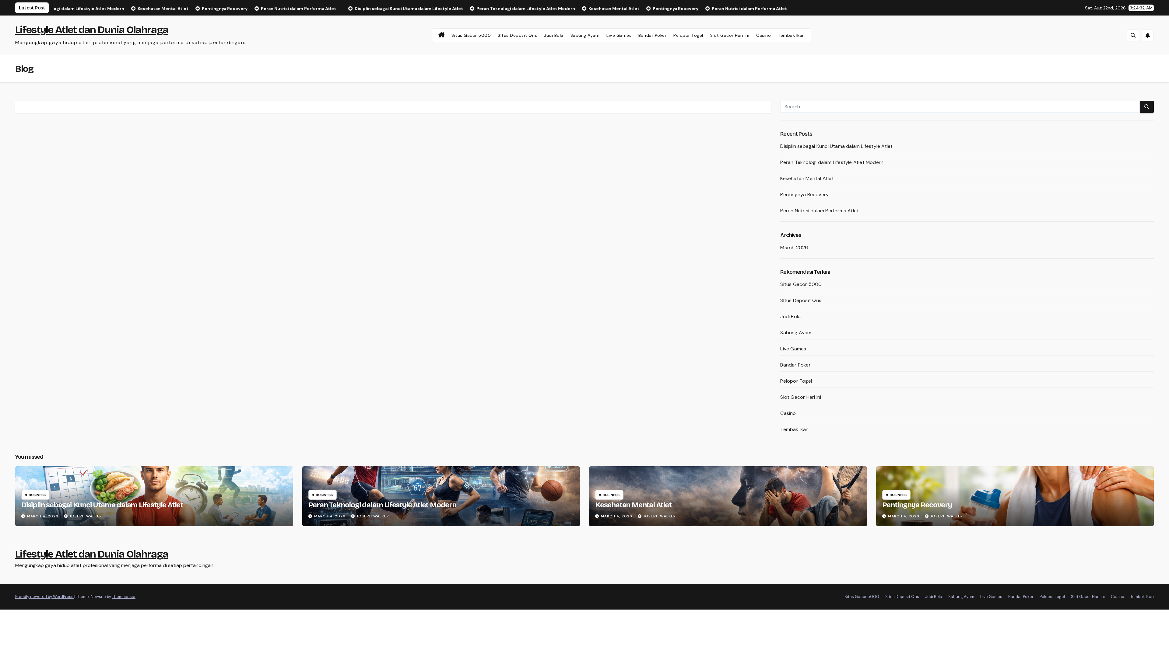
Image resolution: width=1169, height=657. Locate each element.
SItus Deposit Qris (517, 35)
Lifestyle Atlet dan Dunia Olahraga (91, 29)
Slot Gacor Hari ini (729, 35)
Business (37, 494)
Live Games (618, 35)
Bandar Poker (652, 35)
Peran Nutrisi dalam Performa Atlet (819, 210)
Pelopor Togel (688, 35)
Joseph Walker (85, 516)
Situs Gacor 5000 (471, 35)
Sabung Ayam (585, 35)
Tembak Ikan (791, 35)
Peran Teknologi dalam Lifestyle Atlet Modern (831, 162)
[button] (1133, 35)
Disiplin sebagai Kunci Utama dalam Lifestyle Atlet (836, 146)
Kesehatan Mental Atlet (807, 178)
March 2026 (794, 247)
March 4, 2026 (43, 516)
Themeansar (123, 596)
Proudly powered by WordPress (44, 596)
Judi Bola (553, 35)
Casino (763, 35)
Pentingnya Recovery (804, 194)
